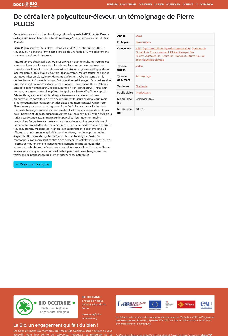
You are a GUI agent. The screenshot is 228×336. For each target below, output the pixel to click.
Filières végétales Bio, (148, 56)
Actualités (145, 4)
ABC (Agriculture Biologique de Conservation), (163, 48)
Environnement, (160, 52)
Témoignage (143, 76)
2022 (139, 35)
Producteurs (143, 92)
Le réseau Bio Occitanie (121, 4)
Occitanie (141, 86)
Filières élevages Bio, (182, 52)
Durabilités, (142, 52)
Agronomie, (199, 48)
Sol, (203, 56)
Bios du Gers (143, 42)
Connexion (206, 4)
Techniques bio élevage (150, 59)
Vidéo (139, 66)
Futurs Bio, (167, 56)
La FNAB (159, 4)
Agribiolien (173, 4)
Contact (188, 4)
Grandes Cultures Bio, (187, 56)
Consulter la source (34, 164)
